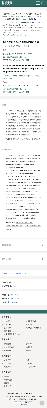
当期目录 (7, 360)
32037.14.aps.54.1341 (19, 60)
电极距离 (16, 139)
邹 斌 (5, 46)
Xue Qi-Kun (7, 78)
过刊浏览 (7, 363)
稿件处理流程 (31, 321)
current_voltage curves (14, 225)
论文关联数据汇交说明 (12, 334)
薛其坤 (26, 46)
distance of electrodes (24, 222)
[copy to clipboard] (25, 34)
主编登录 (29, 347)
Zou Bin (6, 76)
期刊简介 (29, 363)
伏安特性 (26, 139)
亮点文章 (7, 367)
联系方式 (7, 386)
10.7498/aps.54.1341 (24, 19)
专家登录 (7, 350)
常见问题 (29, 324)
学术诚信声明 (31, 367)
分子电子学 (36, 139)
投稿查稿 (7, 324)
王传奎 (19, 46)
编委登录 (29, 344)
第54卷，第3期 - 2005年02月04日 (14, 274)
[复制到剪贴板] (34, 19)
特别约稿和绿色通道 (33, 328)
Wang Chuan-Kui (31, 76)
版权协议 (7, 328)
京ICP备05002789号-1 (31, 394)
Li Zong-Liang (16, 76)
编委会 (6, 376)
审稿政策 (7, 344)
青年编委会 (8, 380)
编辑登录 (29, 350)
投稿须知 (7, 321)
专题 (27, 360)
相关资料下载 (9, 331)
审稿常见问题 (9, 347)
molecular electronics (33, 225)
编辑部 (6, 383)
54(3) (19, 54)
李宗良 (11, 46)
